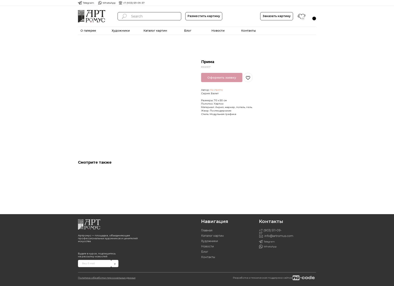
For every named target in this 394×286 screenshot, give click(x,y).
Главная (206, 230)
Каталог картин (212, 236)
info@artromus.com (279, 236)
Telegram (88, 2)
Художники (209, 241)
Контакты (208, 257)
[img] (91, 16)
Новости (207, 246)
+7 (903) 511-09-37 (134, 2)
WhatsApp (109, 2)
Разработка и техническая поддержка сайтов (262, 277)
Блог (204, 252)
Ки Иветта (216, 89)
